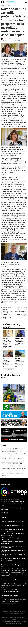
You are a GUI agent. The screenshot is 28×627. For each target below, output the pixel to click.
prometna (9, 463)
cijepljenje (4, 451)
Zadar (10, 611)
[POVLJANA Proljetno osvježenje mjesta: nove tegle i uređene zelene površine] (20, 353)
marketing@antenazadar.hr (8, 603)
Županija (15, 611)
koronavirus (4, 458)
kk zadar (9, 456)
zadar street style (19, 473)
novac (14, 461)
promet (3, 463)
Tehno (21, 613)
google (3, 453)
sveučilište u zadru (6, 468)
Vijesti (19, 611)
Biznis (6, 613)
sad (7, 465)
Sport (23, 611)
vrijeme (24, 470)
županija (16, 302)
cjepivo (9, 451)
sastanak (11, 302)
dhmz (13, 451)
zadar (3, 473)
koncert (14, 456)
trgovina (13, 468)
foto (20, 451)
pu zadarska (15, 463)
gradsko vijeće (9, 453)
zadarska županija (10, 473)
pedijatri (6, 302)
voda (3, 470)
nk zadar (10, 461)
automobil (8, 448)
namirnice (4, 461)
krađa (15, 458)
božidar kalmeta (15, 448)
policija (22, 461)
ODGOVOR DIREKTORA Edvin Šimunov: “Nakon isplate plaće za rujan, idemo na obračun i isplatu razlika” (6, 314)
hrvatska (3, 456)
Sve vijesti (5, 611)
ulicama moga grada (21, 468)
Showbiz (16, 613)
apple (3, 448)
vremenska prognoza (16, 470)
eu (17, 451)
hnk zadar (23, 453)
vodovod (7, 470)
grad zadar (17, 453)
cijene (22, 448)
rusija (21, 463)
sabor (3, 465)
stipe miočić (16, 465)
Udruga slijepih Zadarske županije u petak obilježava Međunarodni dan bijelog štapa (21, 312)
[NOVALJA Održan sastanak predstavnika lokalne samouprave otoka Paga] (8, 353)
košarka (10, 458)
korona (19, 456)
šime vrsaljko (4, 475)
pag (18, 461)
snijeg (10, 465)
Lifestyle (11, 613)
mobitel (20, 458)
